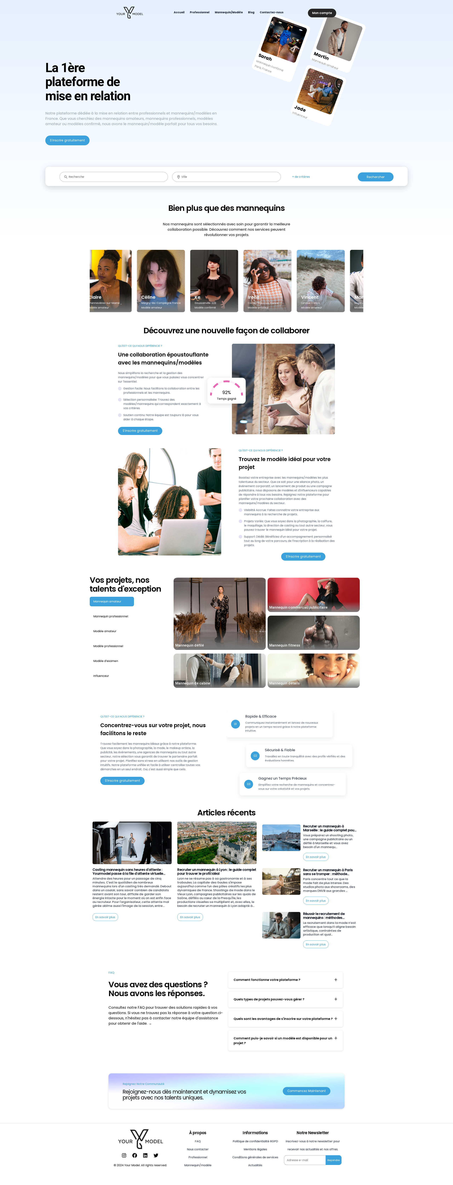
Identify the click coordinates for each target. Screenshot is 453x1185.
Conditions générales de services (255, 1157)
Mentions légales (255, 1149)
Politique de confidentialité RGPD (255, 1141)
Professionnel (197, 1157)
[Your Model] (129, 12)
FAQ (198, 1141)
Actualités (255, 1165)
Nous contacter (198, 1149)
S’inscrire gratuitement (67, 140)
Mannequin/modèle (197, 1165)
